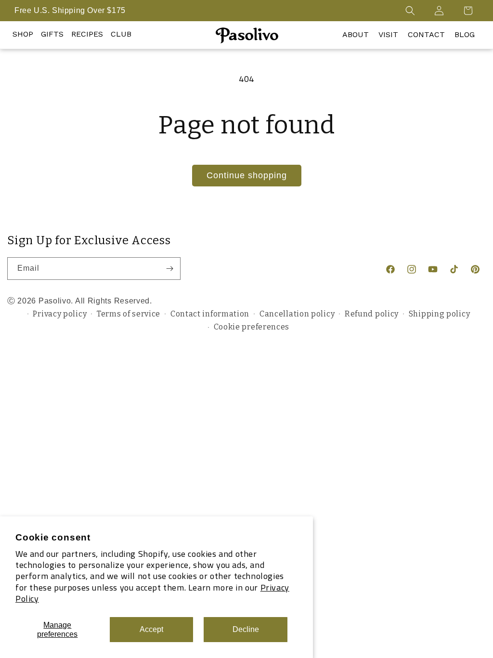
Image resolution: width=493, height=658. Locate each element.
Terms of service (128, 313)
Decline (246, 629)
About (355, 34)
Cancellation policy (297, 313)
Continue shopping (247, 175)
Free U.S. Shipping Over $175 (70, 10)
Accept (151, 629)
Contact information (209, 313)
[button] (410, 10)
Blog (464, 34)
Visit (388, 34)
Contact (426, 34)
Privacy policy (60, 313)
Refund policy (372, 313)
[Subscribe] (169, 268)
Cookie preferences (252, 326)
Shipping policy (439, 313)
